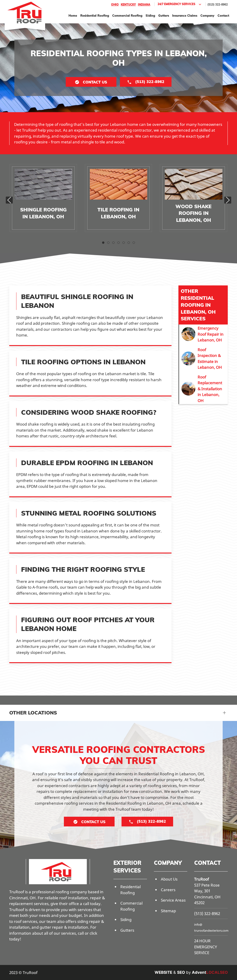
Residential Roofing (94, 15)
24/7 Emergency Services (176, 4)
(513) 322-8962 (217, 4)
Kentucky (128, 4)
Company (207, 15)
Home (73, 15)
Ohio (115, 4)
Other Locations (33, 713)
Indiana (144, 4)
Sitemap (168, 910)
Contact (223, 15)
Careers (168, 889)
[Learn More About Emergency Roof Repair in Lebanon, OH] (203, 334)
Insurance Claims (184, 15)
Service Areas (173, 900)
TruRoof (201, 879)
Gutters (163, 15)
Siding (150, 15)
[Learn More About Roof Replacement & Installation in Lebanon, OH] (203, 388)
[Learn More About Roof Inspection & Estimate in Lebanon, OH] (203, 358)
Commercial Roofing (127, 15)
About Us (169, 879)
